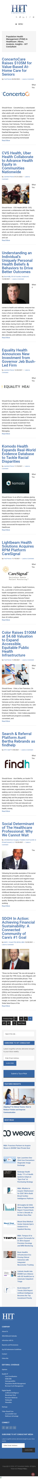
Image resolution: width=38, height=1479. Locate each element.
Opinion (4, 1369)
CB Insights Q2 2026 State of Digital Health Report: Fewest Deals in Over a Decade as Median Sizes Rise (25, 1210)
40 (21, 1019)
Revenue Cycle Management (14, 1386)
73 (14, 1023)
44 (9, 1023)
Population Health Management (15, 1383)
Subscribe (5, 1358)
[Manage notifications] (33, 1474)
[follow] (21, 17)
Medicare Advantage (11, 1416)
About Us (5, 1331)
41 (26, 1019)
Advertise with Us (7, 1340)
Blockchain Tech (10, 1395)
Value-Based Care (7, 1411)
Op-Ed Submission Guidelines (11, 1349)
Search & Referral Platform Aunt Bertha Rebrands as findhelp (18, 739)
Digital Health (6, 1390)
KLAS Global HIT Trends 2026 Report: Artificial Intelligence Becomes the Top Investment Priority (25, 1293)
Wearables (8, 1402)
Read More (6, 140)
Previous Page (8, 1018)
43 (4, 1023)
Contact (4, 1354)
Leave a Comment (28, 79)
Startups (4, 1407)
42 (30, 1019)
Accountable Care (11, 1414)
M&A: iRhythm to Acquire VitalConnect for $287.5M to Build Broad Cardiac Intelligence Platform (25, 1193)
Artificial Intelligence (12, 1393)
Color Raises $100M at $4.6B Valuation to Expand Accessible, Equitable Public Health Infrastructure (19, 643)
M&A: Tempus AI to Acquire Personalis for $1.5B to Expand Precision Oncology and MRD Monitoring (25, 1241)
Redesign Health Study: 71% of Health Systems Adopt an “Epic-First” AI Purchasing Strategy (25, 1177)
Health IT (5, 1374)
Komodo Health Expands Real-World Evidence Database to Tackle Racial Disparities (19, 454)
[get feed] (17, 17)
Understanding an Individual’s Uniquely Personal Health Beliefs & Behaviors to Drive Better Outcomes (17, 262)
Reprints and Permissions (10, 1345)
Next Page (21, 1023)
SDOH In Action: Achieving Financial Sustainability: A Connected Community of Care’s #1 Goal (18, 928)
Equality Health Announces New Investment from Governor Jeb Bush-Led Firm (19, 358)
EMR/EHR (8, 1379)
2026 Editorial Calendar (9, 1336)
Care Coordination (11, 1376)
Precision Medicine (11, 1398)
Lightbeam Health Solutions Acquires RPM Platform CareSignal (18, 548)
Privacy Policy (22, 1469)
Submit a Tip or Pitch (19, 1074)
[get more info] (34, 17)
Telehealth (8, 1400)
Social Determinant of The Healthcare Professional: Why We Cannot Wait (18, 829)
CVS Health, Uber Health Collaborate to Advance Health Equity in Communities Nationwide (17, 162)
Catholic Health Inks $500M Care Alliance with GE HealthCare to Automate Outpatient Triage (25, 1276)
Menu (20, 24)
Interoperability (10, 1381)
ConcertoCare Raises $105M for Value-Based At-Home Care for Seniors (17, 67)
